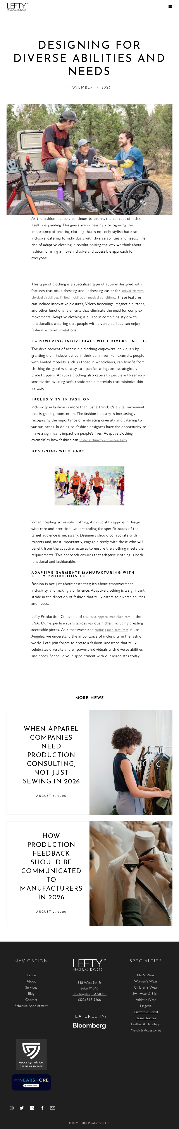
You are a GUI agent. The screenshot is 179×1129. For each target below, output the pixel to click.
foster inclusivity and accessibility (103, 439)
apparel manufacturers (114, 616)
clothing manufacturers (111, 629)
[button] (170, 6)
